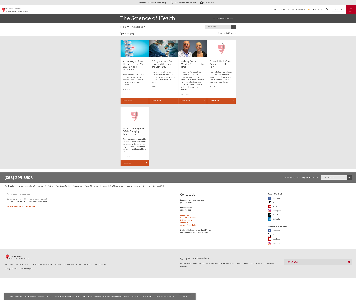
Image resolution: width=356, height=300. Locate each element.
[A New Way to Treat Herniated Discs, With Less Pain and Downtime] (134, 48)
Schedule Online (208, 2)
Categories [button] (137, 26)
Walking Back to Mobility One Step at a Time (192, 64)
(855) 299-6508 (18, 177)
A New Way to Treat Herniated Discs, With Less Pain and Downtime (134, 65)
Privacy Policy (49, 296)
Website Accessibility (188, 225)
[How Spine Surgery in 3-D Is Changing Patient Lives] (134, 115)
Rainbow (309, 9)
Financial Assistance (188, 217)
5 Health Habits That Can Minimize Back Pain (220, 64)
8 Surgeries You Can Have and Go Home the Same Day (162, 64)
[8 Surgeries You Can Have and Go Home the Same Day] (163, 48)
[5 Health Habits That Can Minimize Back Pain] (221, 48)
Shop (327, 9)
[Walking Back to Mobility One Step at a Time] (192, 48)
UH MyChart (320, 9)
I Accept (185, 296)
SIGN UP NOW (292, 262)
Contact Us (184, 215)
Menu (351, 11)
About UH (184, 222)
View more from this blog (223, 19)
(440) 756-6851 (186, 210)
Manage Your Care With (21, 206)
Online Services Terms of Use (32, 296)
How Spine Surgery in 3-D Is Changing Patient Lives (134, 131)
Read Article (127, 100)
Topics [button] (123, 26)
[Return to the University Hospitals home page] (15, 9)
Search (233, 27)
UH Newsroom (186, 220)
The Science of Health (147, 18)
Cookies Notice (64, 296)
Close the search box (345, 9)
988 (181, 232)
